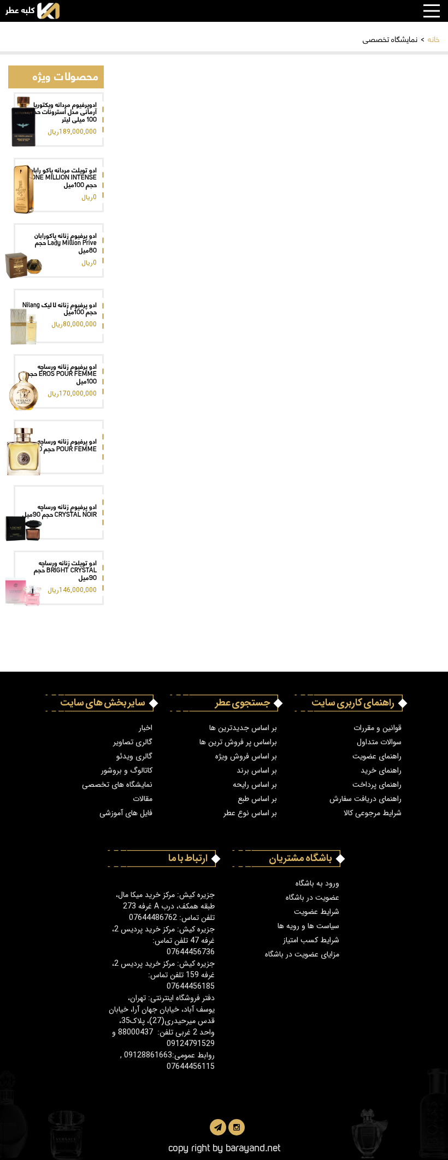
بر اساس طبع (257, 799)
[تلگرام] (218, 1127)
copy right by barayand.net (224, 1147)
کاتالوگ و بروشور (126, 770)
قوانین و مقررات (377, 728)
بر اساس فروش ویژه (246, 756)
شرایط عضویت (316, 912)
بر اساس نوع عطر (250, 813)
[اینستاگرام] (236, 1127)
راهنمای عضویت (377, 756)
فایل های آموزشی (125, 813)
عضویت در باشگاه (312, 898)
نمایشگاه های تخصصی (117, 785)
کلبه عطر (20, 10)
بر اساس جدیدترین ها (243, 728)
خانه (434, 38)
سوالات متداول (379, 742)
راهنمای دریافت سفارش (365, 799)
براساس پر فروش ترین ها (238, 742)
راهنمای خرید (381, 770)
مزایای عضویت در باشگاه (302, 954)
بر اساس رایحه (255, 785)
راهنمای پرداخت (377, 785)
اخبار (145, 728)
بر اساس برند (257, 770)
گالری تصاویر (132, 742)
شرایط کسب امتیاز (311, 940)
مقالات (142, 799)
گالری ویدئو (134, 756)
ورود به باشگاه (317, 883)
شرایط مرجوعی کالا (373, 813)
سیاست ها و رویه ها (308, 926)
